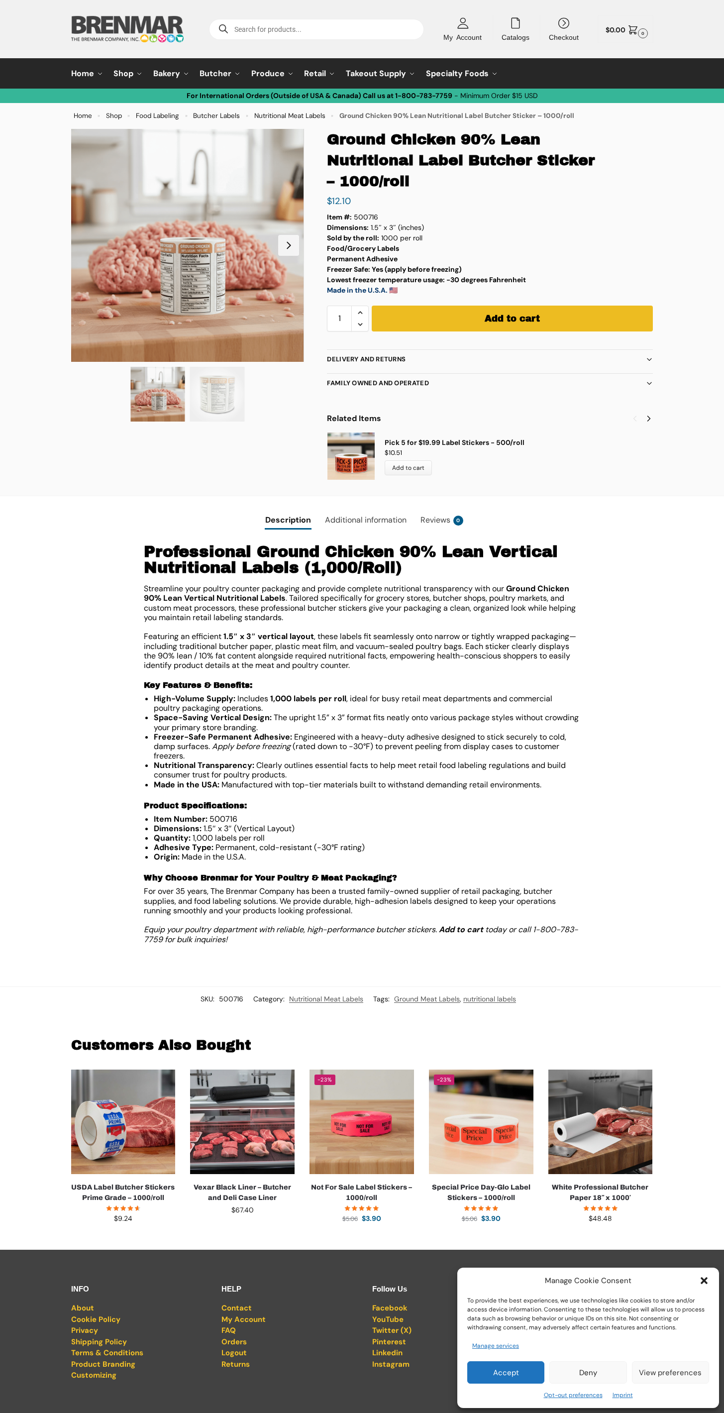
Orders (234, 1342)
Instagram (391, 1364)
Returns (235, 1364)
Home (83, 115)
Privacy (84, 1330)
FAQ (228, 1330)
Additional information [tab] (366, 520)
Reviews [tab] (440, 520)
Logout (234, 1353)
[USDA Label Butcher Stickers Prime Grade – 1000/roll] (123, 1122)
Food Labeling (157, 115)
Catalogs (515, 36)
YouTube (388, 1319)
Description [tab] (288, 520)
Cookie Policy (95, 1319)
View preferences (670, 1373)
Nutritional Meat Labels (289, 115)
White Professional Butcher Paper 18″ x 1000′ (600, 1192)
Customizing (93, 1375)
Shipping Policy (99, 1342)
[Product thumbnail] (356, 456)
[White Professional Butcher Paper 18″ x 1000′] (600, 1122)
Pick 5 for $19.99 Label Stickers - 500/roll (454, 442)
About (82, 1308)
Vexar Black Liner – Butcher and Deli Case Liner (242, 1192)
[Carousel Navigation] (639, 419)
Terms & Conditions (107, 1353)
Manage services (495, 1346)
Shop (114, 115)
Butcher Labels (216, 115)
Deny (588, 1373)
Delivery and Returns (366, 359)
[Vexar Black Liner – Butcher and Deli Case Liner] (242, 1122)
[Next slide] (288, 245)
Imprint (623, 1395)
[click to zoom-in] (187, 245)
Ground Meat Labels (427, 998)
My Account (462, 36)
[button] (704, 1281)
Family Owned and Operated (378, 383)
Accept (506, 1373)
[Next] (649, 419)
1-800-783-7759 (423, 95)
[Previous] (635, 419)
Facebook (390, 1308)
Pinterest (389, 1342)
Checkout (564, 36)
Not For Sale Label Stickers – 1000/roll (361, 1192)
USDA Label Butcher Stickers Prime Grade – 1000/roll (123, 1192)
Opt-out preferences (573, 1395)
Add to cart (512, 319)
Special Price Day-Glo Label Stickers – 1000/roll (481, 1192)
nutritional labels (489, 998)
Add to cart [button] (122, 1239)
